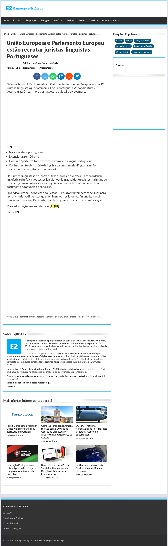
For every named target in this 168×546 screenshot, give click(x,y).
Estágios (45, 20)
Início (6, 34)
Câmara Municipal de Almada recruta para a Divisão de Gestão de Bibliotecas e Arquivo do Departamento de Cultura (57, 431)
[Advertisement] (56, 119)
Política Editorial (10, 523)
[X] (45, 76)
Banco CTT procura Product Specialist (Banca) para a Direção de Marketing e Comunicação (56, 469)
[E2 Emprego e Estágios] (24, 8)
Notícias (58, 20)
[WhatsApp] (53, 76)
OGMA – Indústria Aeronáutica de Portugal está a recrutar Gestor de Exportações (91, 430)
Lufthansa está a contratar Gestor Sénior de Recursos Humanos (90, 468)
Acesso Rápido (12, 20)
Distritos (93, 20)
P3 (17, 212)
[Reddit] (69, 76)
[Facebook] (37, 76)
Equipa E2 (15, 67)
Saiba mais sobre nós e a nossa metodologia (29, 382)
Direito (14, 34)
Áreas (81, 20)
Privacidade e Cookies (12, 518)
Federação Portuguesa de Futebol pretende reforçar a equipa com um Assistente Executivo (21, 469)
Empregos (31, 20)
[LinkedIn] (61, 76)
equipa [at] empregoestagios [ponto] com (37, 376)
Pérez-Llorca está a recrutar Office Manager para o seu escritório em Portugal (22, 428)
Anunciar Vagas (111, 20)
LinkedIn (11, 386)
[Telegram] (77, 76)
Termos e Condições (11, 528)
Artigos (70, 20)
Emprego (32, 67)
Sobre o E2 (7, 513)
